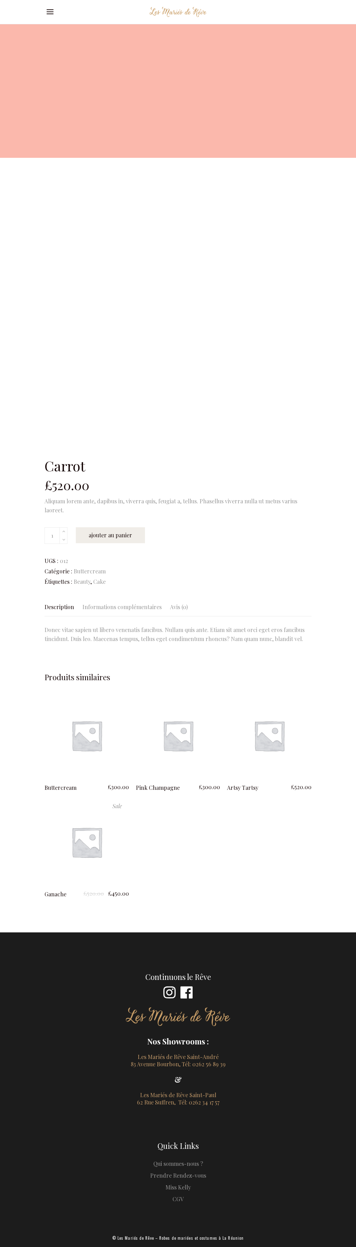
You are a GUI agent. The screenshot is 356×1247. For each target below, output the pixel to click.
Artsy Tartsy (242, 787)
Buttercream (90, 571)
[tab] (61, 607)
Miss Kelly (178, 1187)
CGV (178, 1199)
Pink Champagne (158, 787)
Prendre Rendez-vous (178, 1175)
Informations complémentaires (122, 606)
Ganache (55, 894)
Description (59, 606)
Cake (99, 581)
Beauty (82, 581)
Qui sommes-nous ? (178, 1163)
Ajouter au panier (110, 535)
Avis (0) (179, 606)
